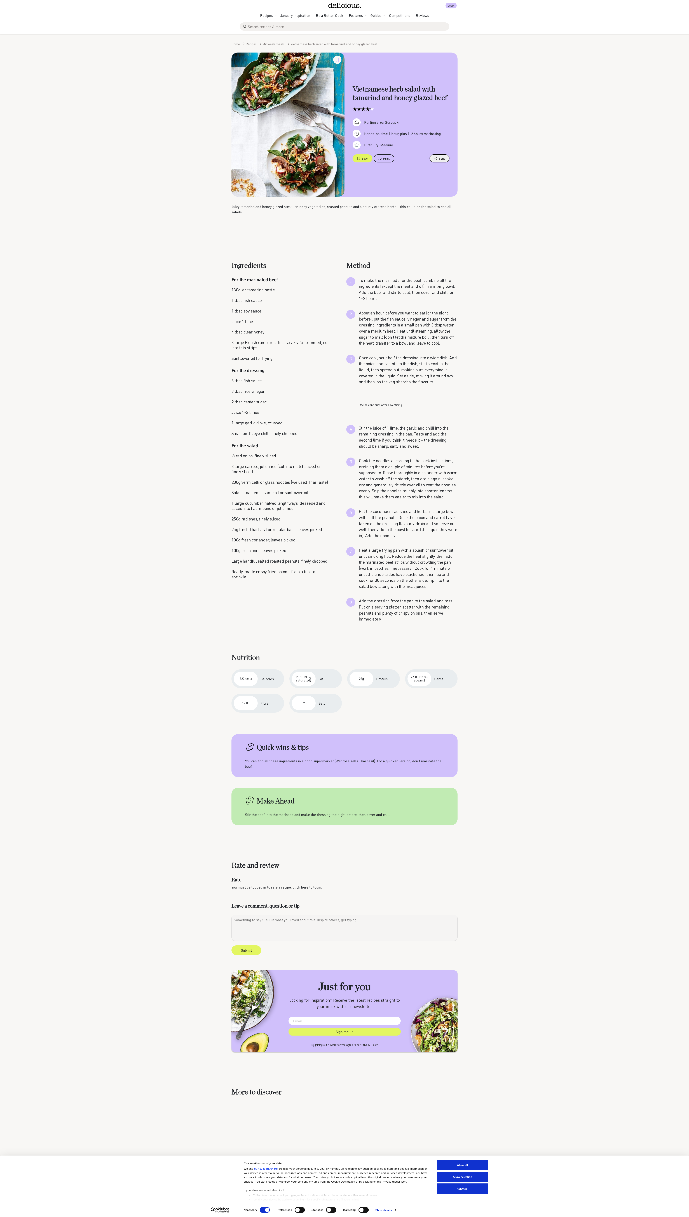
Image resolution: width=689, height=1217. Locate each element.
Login (451, 5)
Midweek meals (274, 44)
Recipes (266, 15)
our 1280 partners (266, 1168)
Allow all (462, 1165)
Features (356, 15)
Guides (375, 15)
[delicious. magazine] (344, 5)
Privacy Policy (369, 1044)
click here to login (307, 887)
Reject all (462, 1188)
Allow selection (462, 1176)
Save (365, 158)
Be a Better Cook (329, 15)
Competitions (399, 15)
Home (235, 44)
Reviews (422, 15)
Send (442, 158)
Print (386, 158)
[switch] (300, 1210)
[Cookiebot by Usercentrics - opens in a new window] (220, 1210)
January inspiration (295, 15)
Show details (383, 1209)
